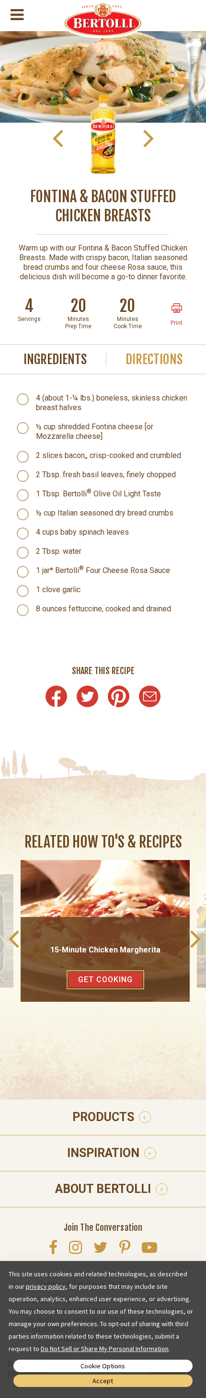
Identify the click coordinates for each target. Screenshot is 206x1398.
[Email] (149, 696)
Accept (102, 1380)
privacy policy (46, 1286)
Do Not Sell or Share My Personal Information (105, 1348)
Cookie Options (102, 1366)
